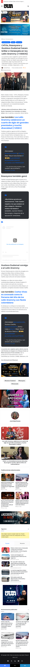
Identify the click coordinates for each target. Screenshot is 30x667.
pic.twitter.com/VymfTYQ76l (14, 336)
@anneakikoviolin (19, 322)
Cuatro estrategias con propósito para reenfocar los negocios (18, 556)
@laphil (12, 329)
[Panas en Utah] (8, 6)
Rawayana (22, 380)
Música (13, 42)
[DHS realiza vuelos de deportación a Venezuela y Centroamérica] (6, 579)
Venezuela (19, 42)
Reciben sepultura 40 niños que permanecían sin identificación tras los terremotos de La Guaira (22, 485)
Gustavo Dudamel (10, 380)
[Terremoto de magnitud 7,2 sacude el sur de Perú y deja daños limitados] (22, 616)
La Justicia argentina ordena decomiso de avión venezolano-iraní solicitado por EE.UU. (19, 572)
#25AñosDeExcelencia (12, 160)
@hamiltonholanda (11, 153)
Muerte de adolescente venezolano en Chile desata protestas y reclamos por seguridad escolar (7, 485)
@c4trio (21, 153)
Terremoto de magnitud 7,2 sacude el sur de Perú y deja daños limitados (22, 624)
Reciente (22, 543)
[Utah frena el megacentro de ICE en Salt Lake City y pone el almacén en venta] (7, 635)
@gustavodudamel (11, 327)
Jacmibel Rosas (6, 67)
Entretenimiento (9, 39)
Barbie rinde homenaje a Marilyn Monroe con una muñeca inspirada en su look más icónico (22, 502)
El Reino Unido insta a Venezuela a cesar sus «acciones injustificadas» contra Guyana (19, 549)
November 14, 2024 (10, 170)
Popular (7, 543)
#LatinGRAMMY (15, 158)
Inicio (3, 39)
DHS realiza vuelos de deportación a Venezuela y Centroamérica (18, 578)
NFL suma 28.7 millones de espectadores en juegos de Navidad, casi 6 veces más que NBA (19, 564)
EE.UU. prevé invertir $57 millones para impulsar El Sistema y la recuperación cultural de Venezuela (7, 503)
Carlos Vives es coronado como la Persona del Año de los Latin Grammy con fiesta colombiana (14, 297)
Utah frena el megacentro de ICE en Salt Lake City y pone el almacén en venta (7, 643)
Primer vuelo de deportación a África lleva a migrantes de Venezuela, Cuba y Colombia (6, 624)
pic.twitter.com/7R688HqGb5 (14, 163)
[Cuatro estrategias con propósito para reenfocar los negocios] (6, 557)
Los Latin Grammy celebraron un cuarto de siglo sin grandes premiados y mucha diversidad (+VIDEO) (15, 122)
